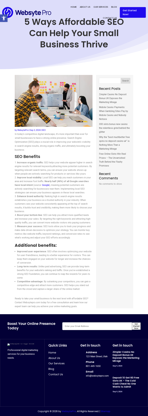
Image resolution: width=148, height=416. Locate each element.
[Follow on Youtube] (29, 364)
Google (45, 185)
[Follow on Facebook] (10, 364)
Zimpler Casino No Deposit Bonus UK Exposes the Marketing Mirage (112, 98)
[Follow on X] (16, 364)
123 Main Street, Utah (97, 356)
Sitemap (105, 411)
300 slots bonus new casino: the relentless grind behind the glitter (114, 128)
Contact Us (110, 17)
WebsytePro (22, 130)
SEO (44, 130)
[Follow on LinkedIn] (22, 364)
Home (74, 6)
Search (125, 81)
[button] (4, 18)
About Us (85, 6)
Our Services (101, 6)
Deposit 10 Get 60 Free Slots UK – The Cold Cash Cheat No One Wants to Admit (126, 382)
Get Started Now (136, 326)
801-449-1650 (93, 366)
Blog (114, 6)
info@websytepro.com (97, 375)
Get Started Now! (130, 12)
